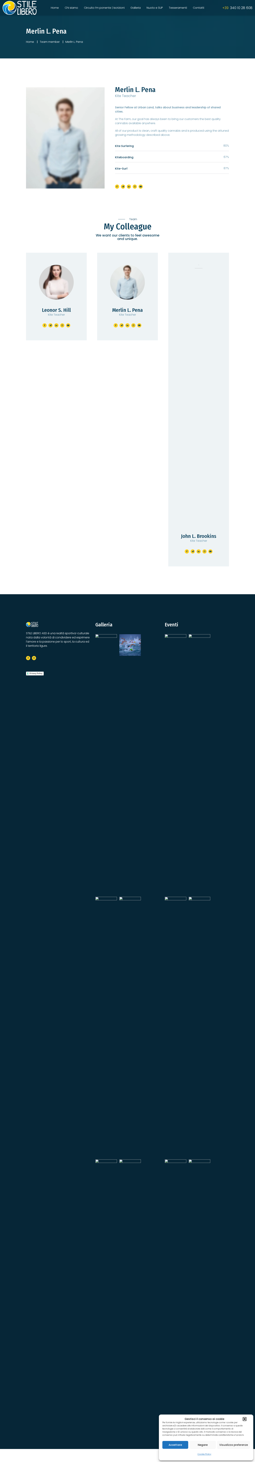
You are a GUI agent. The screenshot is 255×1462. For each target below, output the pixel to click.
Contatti (198, 8)
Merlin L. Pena (135, 90)
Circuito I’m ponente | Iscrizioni (104, 8)
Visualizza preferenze (233, 1445)
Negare (203, 1445)
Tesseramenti (178, 8)
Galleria (135, 8)
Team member (50, 42)
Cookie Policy (204, 1454)
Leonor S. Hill (56, 310)
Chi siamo (71, 8)
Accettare (175, 1445)
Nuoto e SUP (155, 8)
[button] (244, 1419)
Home (55, 8)
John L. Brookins (198, 536)
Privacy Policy (35, 673)
